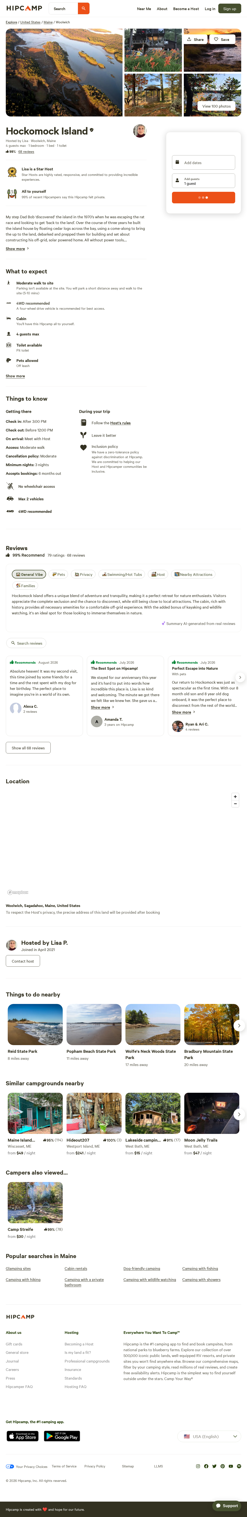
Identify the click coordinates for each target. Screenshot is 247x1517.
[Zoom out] (235, 803)
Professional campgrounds (87, 1360)
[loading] (203, 197)
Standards (73, 1378)
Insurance (73, 1369)
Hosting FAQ (75, 1386)
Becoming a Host (79, 1343)
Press (10, 1378)
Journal (12, 1360)
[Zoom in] (235, 796)
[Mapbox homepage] (17, 892)
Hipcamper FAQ (19, 1386)
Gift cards (14, 1343)
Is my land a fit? (78, 1352)
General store (17, 1352)
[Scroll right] (239, 1025)
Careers (12, 1369)
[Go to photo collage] (64, 72)
